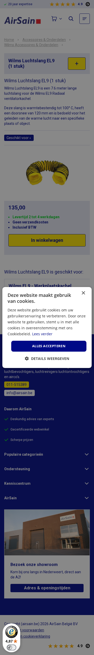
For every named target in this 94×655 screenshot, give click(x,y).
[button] (47, 358)
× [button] (83, 293)
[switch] (11, 647)
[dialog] (47, 327)
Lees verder (42, 333)
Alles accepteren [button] (49, 346)
